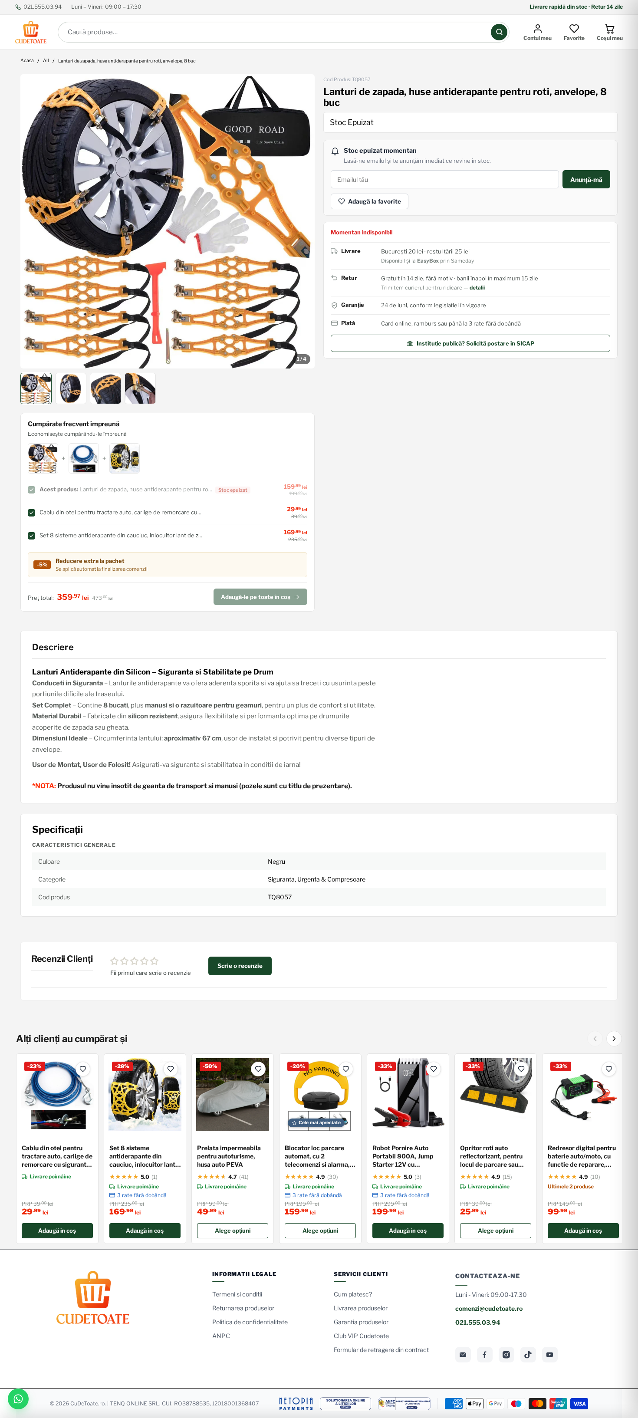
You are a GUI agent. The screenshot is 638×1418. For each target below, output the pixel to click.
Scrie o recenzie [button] (240, 965)
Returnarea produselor (243, 1308)
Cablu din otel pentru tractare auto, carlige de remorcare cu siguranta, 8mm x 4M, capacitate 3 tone (57, 1156)
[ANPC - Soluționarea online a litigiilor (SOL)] (345, 1403)
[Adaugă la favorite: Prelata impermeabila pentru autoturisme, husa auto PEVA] (258, 1069)
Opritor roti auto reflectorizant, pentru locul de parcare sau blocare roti (491, 1156)
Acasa (27, 61)
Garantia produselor (361, 1322)
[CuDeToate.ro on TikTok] (528, 1354)
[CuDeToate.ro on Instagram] (506, 1354)
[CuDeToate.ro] (30, 32)
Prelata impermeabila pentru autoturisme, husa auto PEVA (229, 1156)
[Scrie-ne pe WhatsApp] (18, 1398)
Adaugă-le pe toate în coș (255, 596)
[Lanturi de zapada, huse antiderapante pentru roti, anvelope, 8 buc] (167, 221)
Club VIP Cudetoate (361, 1335)
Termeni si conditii (237, 1294)
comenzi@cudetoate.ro (489, 1308)
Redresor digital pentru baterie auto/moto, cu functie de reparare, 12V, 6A (582, 1156)
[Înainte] (614, 1038)
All (46, 61)
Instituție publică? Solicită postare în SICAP (475, 343)
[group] (167, 221)
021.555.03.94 (42, 6)
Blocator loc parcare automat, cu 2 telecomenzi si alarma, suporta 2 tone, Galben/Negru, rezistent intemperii (320, 1156)
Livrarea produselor (361, 1308)
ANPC (221, 1335)
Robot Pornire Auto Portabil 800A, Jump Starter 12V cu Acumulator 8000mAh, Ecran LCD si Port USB (406, 1156)
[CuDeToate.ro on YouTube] (550, 1354)
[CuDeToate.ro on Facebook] (485, 1354)
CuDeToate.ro (87, 1403)
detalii (477, 287)
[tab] (36, 388)
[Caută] (499, 32)
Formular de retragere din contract (381, 1349)
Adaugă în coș (57, 1230)
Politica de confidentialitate (250, 1322)
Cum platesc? (353, 1294)
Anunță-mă (586, 179)
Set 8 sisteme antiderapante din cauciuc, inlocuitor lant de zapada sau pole (142, 1156)
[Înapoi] (595, 1038)
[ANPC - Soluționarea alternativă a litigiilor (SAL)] (404, 1403)
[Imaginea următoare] (302, 221)
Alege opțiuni (232, 1230)
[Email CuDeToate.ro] (463, 1354)
